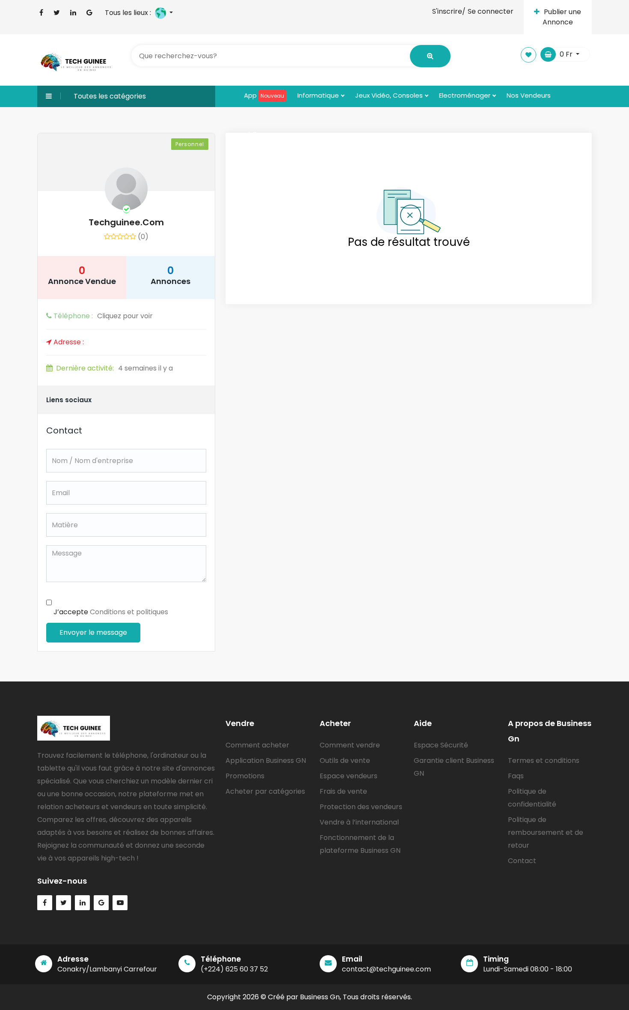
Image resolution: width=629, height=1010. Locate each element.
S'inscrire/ (449, 11)
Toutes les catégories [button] (110, 96)
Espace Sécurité (441, 745)
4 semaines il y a (114, 368)
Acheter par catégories (265, 791)
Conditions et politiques (129, 612)
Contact (522, 861)
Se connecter (490, 11)
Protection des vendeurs (361, 807)
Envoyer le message (93, 632)
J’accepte (110, 612)
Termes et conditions (543, 760)
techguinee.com (126, 222)
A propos (262, 133)
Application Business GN (265, 760)
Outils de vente (345, 760)
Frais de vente (343, 791)
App (264, 95)
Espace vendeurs (348, 776)
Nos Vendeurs (529, 95)
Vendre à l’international (359, 822)
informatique (319, 95)
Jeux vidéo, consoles (389, 95)
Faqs (516, 776)
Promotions (244, 776)
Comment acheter (257, 745)
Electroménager (465, 95)
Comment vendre (350, 745)
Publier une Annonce (562, 17)
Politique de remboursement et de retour (545, 832)
